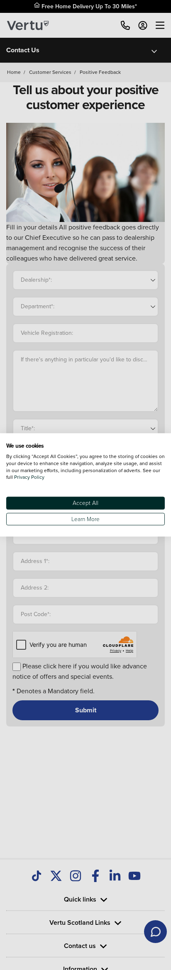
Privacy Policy (29, 477)
